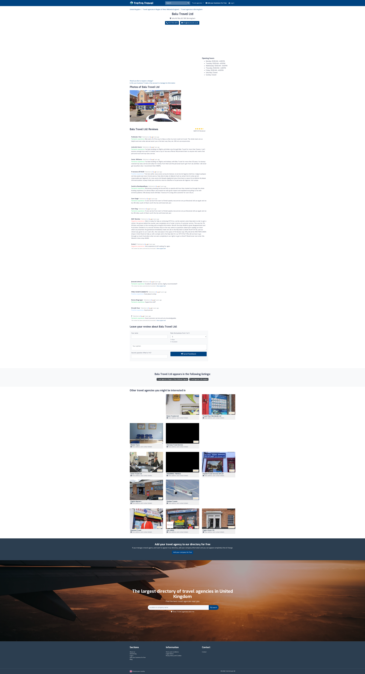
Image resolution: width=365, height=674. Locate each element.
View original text (161, 248)
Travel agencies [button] (197, 3)
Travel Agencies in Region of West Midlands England (172, 379)
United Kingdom (135, 9)
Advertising (133, 654)
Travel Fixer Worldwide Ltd (212, 416)
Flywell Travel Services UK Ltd (213, 474)
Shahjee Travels (172, 501)
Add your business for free (217, 3)
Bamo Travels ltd (173, 416)
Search (214, 608)
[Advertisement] (209, 41)
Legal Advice (170, 654)
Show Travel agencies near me (183, 612)
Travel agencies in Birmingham (191, 9)
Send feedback (189, 354)
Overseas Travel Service (175, 445)
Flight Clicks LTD (208, 530)
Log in (232, 3)
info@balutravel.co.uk (190, 23)
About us (132, 652)
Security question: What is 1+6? (141, 353)
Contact (204, 652)
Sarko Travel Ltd (136, 474)
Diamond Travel (136, 530)
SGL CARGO (170, 530)
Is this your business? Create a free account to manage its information (152, 83)
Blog (131, 659)
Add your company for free (182, 552)
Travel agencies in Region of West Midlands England (161, 9)
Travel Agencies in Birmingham (199, 379)
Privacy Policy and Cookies (173, 655)
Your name (134, 333)
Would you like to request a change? (141, 81)
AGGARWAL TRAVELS (174, 474)
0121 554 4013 (173, 23)
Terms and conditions (172, 652)
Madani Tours (135, 445)
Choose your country (138, 671)
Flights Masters (136, 501)
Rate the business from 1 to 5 (179, 333)
